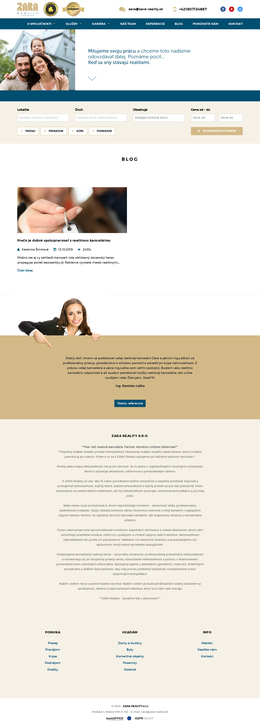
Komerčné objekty (130, 656)
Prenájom (56, 130)
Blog (179, 24)
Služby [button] (72, 24)
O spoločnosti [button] (39, 24)
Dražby (52, 669)
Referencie (155, 24)
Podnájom (104, 130)
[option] (130, 59)
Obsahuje (140, 110)
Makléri (207, 643)
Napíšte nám (207, 649)
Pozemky (130, 663)
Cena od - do (200, 110)
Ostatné (130, 669)
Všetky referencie (130, 403)
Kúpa (80, 130)
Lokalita (23, 110)
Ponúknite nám (206, 24)
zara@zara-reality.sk (146, 9)
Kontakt (236, 24)
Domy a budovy (130, 643)
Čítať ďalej (25, 270)
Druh (79, 110)
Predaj (30, 130)
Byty (130, 649)
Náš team (128, 24)
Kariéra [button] (99, 24)
